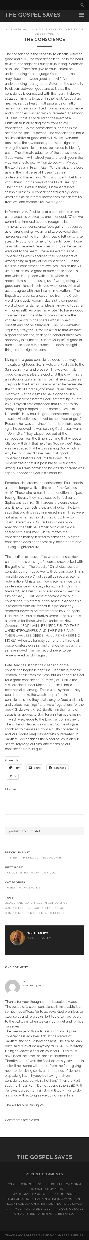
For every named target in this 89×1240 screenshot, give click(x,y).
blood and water (20, 902)
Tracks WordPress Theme (27, 1235)
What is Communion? (59, 1193)
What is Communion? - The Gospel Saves (40, 1184)
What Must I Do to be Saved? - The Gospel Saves (44, 1208)
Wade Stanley (50, 29)
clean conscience (52, 902)
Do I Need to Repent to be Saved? (47, 1213)
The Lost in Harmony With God (31, 872)
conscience (14, 907)
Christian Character (22, 887)
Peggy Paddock (18, 1203)
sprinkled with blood (45, 913)
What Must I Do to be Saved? (60, 1203)
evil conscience (39, 907)
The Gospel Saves (33, 15)
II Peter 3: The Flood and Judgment (34, 857)
